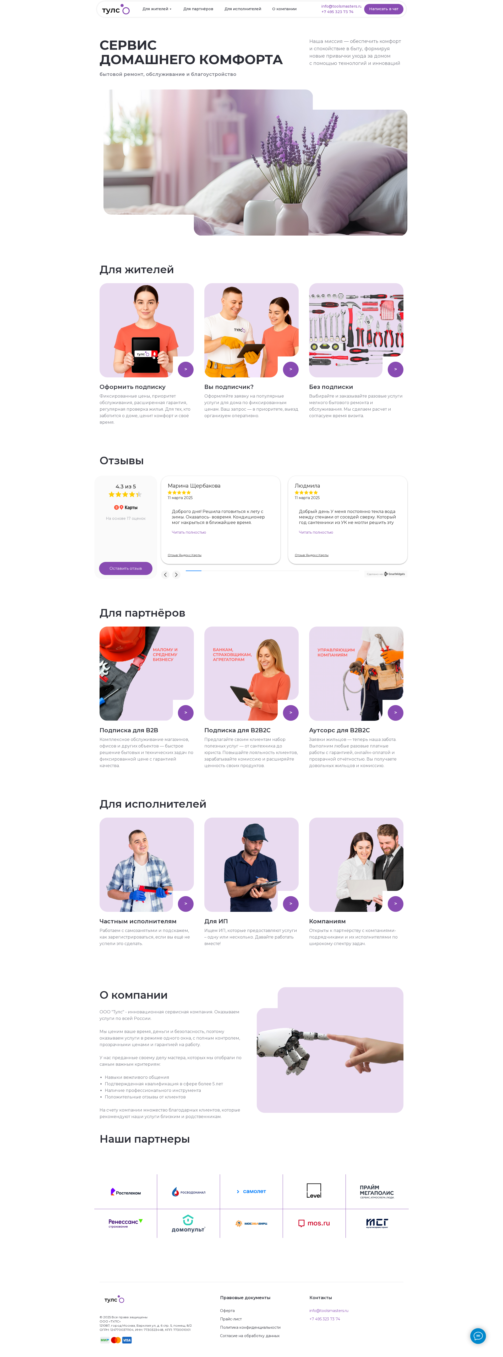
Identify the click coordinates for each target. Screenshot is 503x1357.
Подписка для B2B (129, 730)
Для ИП (216, 921)
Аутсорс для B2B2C (339, 730)
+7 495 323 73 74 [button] (324, 1319)
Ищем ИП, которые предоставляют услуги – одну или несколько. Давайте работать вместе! (250, 937)
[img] (147, 330)
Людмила (307, 486)
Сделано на (375, 574)
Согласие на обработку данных (250, 1335)
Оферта (227, 1310)
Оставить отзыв (126, 568)
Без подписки (331, 386)
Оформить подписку (133, 386)
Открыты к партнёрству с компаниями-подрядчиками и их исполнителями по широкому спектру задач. (353, 937)
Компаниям (327, 921)
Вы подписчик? (229, 386)
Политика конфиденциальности (250, 1327)
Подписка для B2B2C (237, 730)
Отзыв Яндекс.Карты (184, 555)
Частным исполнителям (138, 921)
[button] (339, 12)
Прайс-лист (231, 1319)
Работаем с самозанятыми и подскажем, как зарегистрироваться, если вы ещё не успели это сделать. (145, 937)
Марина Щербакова (194, 486)
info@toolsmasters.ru (328, 1310)
